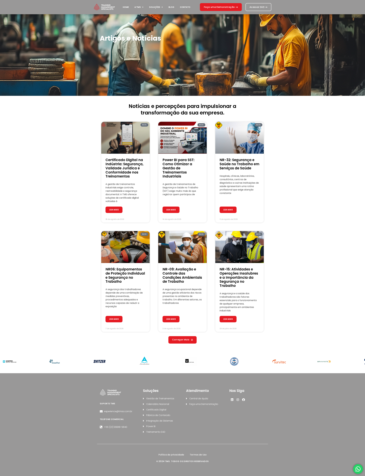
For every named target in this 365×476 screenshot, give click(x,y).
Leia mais (114, 209)
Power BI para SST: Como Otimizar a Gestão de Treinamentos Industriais (178, 168)
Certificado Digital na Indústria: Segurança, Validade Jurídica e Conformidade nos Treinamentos (124, 168)
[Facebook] (243, 400)
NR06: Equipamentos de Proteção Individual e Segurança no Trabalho (125, 275)
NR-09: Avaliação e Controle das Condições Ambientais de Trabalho (182, 275)
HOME (126, 7)
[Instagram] (238, 400)
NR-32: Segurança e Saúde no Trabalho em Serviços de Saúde (239, 164)
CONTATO (185, 7)
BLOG (171, 7)
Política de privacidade (171, 454)
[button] (182, 340)
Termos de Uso (198, 454)
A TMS (137, 7)
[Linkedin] (232, 400)
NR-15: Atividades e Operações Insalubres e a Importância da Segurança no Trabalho (239, 277)
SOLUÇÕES (154, 7)
